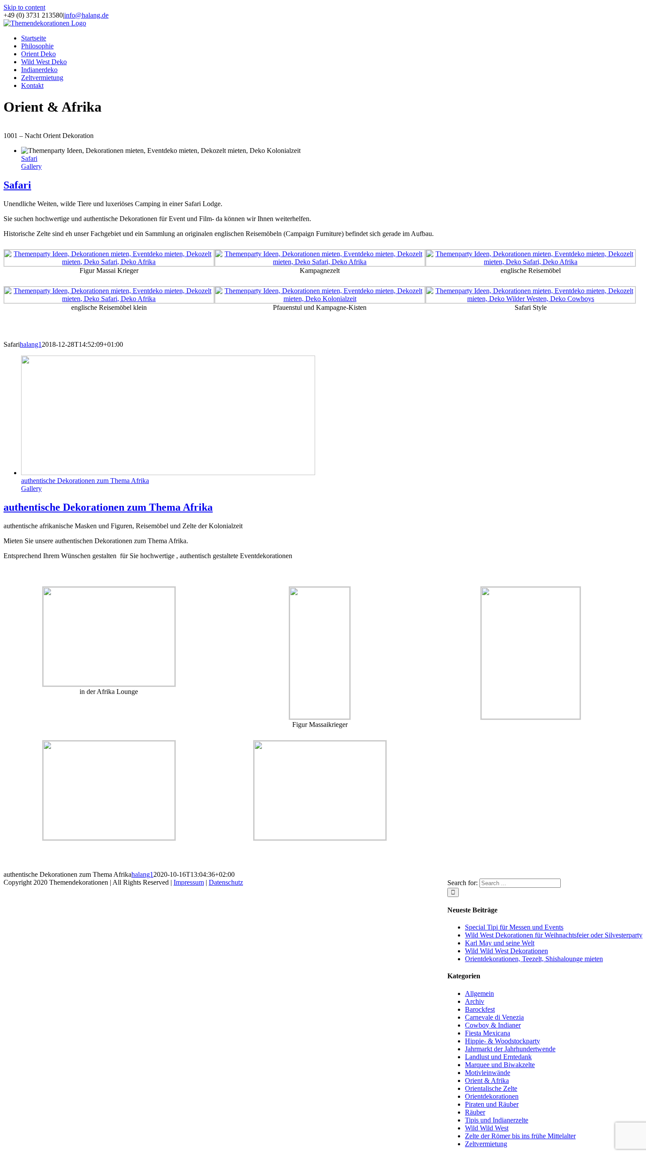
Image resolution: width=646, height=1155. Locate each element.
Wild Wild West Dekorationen (506, 951)
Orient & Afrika (487, 1080)
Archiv (474, 1001)
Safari (29, 158)
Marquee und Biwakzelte (500, 1064)
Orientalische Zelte (491, 1088)
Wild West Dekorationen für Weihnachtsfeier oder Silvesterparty (553, 935)
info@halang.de (86, 15)
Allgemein (479, 993)
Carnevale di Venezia (494, 1017)
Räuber (475, 1112)
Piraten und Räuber (492, 1104)
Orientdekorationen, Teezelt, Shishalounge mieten (534, 958)
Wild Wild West (486, 1128)
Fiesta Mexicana (487, 1033)
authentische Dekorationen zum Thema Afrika (85, 480)
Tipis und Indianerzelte (496, 1120)
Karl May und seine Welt (499, 943)
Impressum (189, 882)
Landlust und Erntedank (498, 1057)
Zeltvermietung (486, 1144)
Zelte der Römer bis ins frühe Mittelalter (520, 1136)
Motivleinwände (487, 1072)
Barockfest (480, 1009)
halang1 (31, 344)
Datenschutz (226, 882)
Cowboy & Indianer (493, 1025)
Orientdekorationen (492, 1096)
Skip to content (24, 7)
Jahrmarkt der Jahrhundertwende (510, 1049)
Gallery (31, 166)
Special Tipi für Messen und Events (514, 927)
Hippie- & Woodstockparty (502, 1041)
